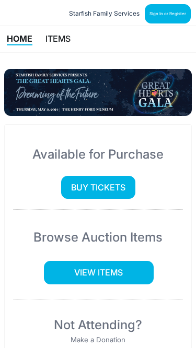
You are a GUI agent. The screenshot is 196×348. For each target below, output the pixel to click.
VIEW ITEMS (98, 272)
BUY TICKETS (98, 187)
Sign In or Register (167, 13)
